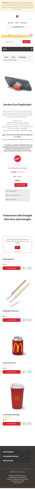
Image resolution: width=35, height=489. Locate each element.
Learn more (17, 251)
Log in (17, 22)
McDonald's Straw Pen (10, 311)
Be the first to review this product (17, 168)
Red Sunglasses (8, 259)
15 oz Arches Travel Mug (11, 415)
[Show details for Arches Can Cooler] (17, 344)
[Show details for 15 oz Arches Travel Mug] (17, 396)
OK (17, 247)
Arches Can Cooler (9, 363)
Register (10, 22)
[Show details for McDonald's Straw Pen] (17, 292)
